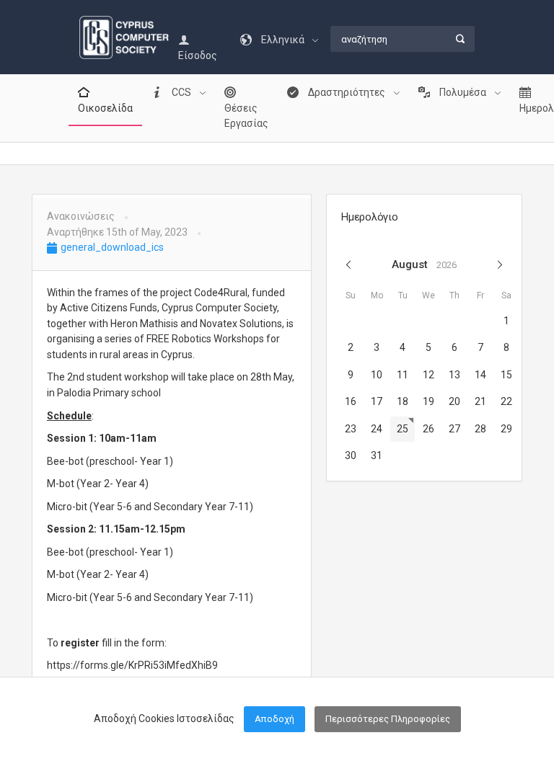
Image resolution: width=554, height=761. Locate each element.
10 (376, 374)
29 (506, 429)
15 (506, 374)
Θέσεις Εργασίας (246, 116)
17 (376, 401)
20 (454, 401)
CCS (181, 92)
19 (428, 401)
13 (454, 374)
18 (402, 401)
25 (402, 429)
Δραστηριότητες (346, 92)
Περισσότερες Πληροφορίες (387, 718)
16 (350, 401)
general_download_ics (111, 247)
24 (376, 429)
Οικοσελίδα (105, 108)
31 (376, 455)
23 (350, 429)
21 (480, 401)
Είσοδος (197, 55)
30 (350, 455)
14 (480, 374)
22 (506, 401)
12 (428, 374)
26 (428, 429)
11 (402, 374)
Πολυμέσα (462, 92)
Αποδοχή (274, 718)
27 (454, 429)
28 (480, 429)
